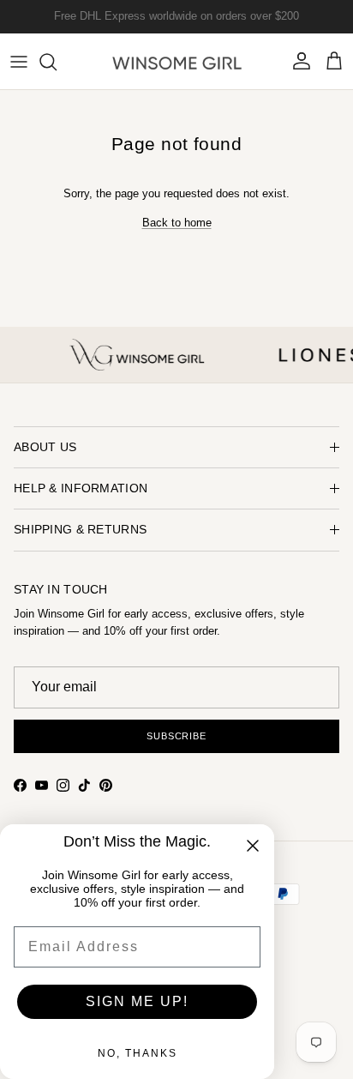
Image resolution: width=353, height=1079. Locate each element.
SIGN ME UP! (137, 1001)
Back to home (177, 222)
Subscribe (176, 736)
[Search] (56, 62)
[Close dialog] (253, 846)
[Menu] (19, 62)
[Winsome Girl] (177, 61)
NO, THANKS (137, 1053)
